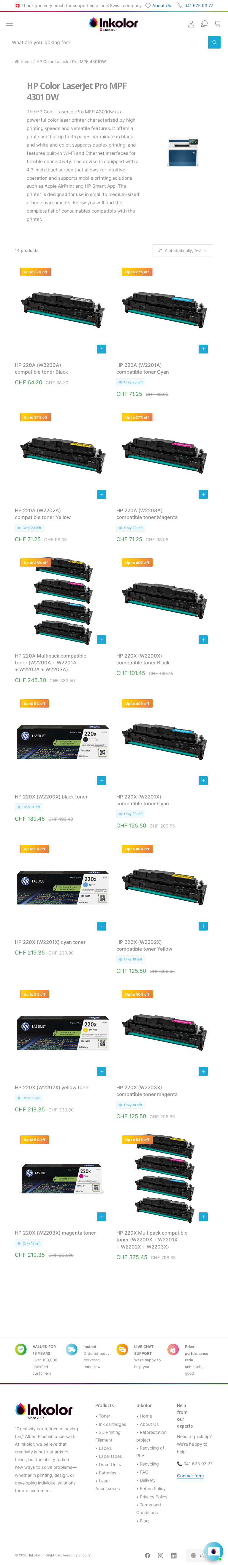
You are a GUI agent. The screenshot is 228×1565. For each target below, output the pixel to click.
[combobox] (114, 42)
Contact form (190, 1476)
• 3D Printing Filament (108, 1436)
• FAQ (142, 1472)
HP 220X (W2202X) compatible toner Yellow (144, 945)
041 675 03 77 (198, 5)
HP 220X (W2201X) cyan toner (50, 942)
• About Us (147, 1424)
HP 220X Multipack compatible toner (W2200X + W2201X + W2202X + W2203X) (152, 1239)
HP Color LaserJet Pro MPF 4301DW (71, 61)
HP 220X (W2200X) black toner (51, 797)
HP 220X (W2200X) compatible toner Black (143, 659)
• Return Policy (151, 1488)
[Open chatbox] (213, 1551)
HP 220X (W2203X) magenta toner (55, 1233)
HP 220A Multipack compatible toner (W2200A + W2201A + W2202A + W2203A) (50, 662)
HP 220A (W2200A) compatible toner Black (41, 368)
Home (26, 61)
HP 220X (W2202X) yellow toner (52, 1087)
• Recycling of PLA (150, 1451)
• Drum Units (108, 1464)
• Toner (102, 1416)
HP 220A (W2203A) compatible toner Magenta (147, 513)
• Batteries (105, 1473)
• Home (144, 1416)
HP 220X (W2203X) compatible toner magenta (147, 1090)
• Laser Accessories (107, 1484)
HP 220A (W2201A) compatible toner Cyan (142, 368)
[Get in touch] (204, 23)
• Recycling (147, 1464)
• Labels (103, 1448)
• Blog (142, 1521)
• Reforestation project (151, 1436)
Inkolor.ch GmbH (42, 1555)
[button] (9, 23)
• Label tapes (108, 1456)
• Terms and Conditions (148, 1508)
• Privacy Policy (151, 1497)
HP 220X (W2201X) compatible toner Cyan (142, 800)
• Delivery (146, 1480)
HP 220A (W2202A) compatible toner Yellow (43, 513)
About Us (161, 5)
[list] (114, 1360)
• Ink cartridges (110, 1424)
